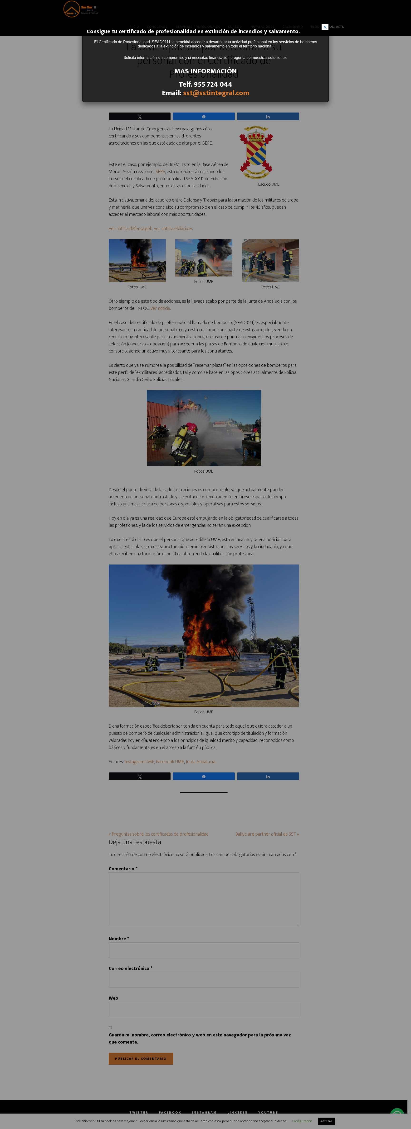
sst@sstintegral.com (216, 93)
